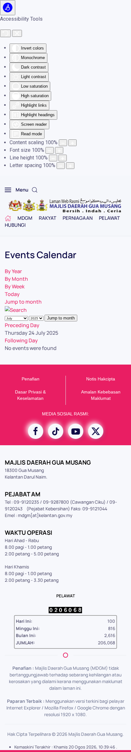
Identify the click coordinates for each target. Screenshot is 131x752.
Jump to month (23, 301)
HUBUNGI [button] (15, 225)
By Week (14, 286)
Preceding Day (22, 325)
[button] (16, 190)
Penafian (30, 378)
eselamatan (32, 398)
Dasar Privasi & (30, 391)
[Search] (16, 309)
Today (12, 294)
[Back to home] (66, 205)
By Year (13, 271)
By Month (16, 278)
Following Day (21, 340)
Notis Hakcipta (100, 378)
